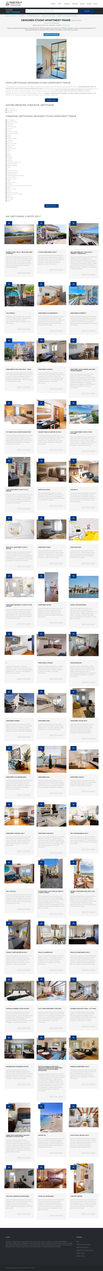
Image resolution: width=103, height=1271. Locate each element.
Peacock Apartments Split (80, 952)
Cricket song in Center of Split (49, 432)
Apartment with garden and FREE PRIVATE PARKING (82, 370)
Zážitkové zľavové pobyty (83, 1244)
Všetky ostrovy (80, 1256)
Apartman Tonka (44, 547)
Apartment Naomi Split (78, 721)
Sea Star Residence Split (79, 833)
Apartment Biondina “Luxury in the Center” (19, 605)
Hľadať (87, 11)
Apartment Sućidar (45, 369)
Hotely (89, 4)
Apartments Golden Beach (48, 313)
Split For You (11, 891)
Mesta (82, 4)
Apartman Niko (75, 547)
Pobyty (53, 4)
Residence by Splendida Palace (17, 1066)
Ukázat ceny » (51, 100)
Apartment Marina (13, 721)
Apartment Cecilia (77, 777)
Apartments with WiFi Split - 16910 (18, 369)
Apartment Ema (43, 777)
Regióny (75, 4)
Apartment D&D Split (46, 833)
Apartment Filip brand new (16, 777)
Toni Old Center (76, 1196)
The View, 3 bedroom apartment (17, 1196)
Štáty (60, 4)
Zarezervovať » (51, 206)
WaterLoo (42, 1135)
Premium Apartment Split (79, 1066)
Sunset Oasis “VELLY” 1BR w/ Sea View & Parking (19, 253)
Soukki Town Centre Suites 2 (16, 952)
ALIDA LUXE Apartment (78, 605)
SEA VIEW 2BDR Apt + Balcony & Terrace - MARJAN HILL (81, 253)
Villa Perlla (10, 313)
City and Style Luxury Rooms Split (18, 432)
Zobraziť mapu (66, 25)
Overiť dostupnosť (51, 34)
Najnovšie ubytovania (82, 1247)
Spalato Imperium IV (45, 952)
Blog (95, 4)
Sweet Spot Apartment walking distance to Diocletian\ (18, 1136)
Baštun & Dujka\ (44, 489)
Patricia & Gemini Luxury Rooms (17, 1008)
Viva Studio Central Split (79, 1135)
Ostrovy (67, 4)
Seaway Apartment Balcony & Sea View (82, 892)
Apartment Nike (44, 721)
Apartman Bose (76, 663)
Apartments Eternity (78, 313)
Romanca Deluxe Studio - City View (83, 1008)
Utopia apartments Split (47, 252)
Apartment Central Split (15, 833)
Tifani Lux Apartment (46, 1196)
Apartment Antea (44, 605)
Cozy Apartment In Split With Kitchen (81, 432)
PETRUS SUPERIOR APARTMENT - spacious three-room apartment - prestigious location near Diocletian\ (50, 1068)
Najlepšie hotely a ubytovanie (84, 1250)
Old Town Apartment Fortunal (49, 1008)
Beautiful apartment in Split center (17, 548)
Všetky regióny (80, 1253)
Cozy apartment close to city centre (17, 490)
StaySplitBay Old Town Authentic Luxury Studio (50, 892)
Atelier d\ (73, 489)
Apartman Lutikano (45, 663)
